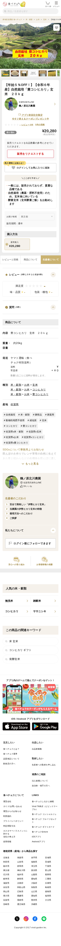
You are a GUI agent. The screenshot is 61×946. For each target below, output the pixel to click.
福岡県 (48, 896)
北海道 (6, 857)
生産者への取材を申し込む (44, 765)
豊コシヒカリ (40, 394)
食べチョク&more (40, 832)
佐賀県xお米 (12, 437)
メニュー (56, 6)
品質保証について (11, 759)
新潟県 (34, 870)
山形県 (20, 862)
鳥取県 (34, 887)
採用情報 (7, 841)
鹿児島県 (21, 904)
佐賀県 (15, 404)
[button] (30, 284)
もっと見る (32, 463)
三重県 (48, 879)
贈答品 (38, 414)
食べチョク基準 (10, 754)
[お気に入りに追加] (56, 27)
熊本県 (34, 900)
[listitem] (17, 601)
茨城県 (48, 862)
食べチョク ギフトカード (43, 827)
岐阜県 (6, 879)
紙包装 (33, 420)
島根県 (48, 887)
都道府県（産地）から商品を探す (20, 851)
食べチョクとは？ (11, 749)
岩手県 (34, 857)
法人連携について (40, 781)
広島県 (20, 891)
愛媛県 (20, 896)
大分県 (48, 900)
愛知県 (34, 879)
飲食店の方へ (9, 764)
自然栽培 (10, 414)
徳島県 (48, 891)
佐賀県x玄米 (35, 431)
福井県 (20, 874)
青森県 (20, 857)
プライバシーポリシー (13, 821)
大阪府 (34, 883)
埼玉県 (34, 866)
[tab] (10, 259)
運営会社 (7, 801)
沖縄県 (34, 904)
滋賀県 (6, 883)
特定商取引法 (9, 826)
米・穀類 (16, 384)
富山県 (48, 870)
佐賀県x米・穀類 (14, 431)
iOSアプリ (36, 837)
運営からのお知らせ (12, 811)
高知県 (34, 896)
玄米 (35, 384)
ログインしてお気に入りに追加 (33, 167)
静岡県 (20, 879)
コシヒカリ (39, 389)
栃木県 (6, 866)
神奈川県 (21, 870)
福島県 (34, 862)
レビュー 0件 (27, 125)
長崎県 (20, 900)
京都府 (20, 883)
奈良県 (6, 887)
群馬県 (20, 866)
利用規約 (7, 816)
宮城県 (48, 857)
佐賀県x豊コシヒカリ (17, 442)
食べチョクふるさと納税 (43, 801)
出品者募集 (37, 749)
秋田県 (6, 862)
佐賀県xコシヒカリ (34, 437)
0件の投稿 (40, 124)
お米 (27, 384)
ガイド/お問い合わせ (12, 806)
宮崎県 (6, 904)
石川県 (6, 874)
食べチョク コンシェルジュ (44, 814)
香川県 (6, 896)
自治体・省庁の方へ (41, 786)
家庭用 (50, 414)
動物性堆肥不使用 (15, 420)
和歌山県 (21, 887)
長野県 (48, 874)
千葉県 (48, 866)
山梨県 (34, 874)
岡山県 (6, 891)
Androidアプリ (38, 841)
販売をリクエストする (30, 153)
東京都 (6, 870)
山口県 (34, 891)
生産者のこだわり (15, 498)
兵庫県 (48, 883)
